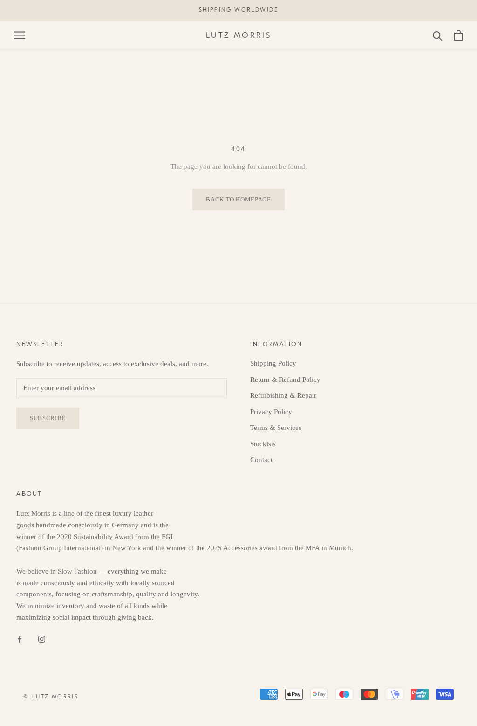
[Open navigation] (19, 35)
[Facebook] (19, 638)
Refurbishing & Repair (283, 395)
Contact (261, 459)
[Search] (438, 35)
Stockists (263, 444)
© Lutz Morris (50, 696)
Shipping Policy (273, 363)
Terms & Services (275, 427)
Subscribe (48, 418)
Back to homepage (238, 199)
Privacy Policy (271, 411)
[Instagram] (41, 638)
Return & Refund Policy (285, 379)
